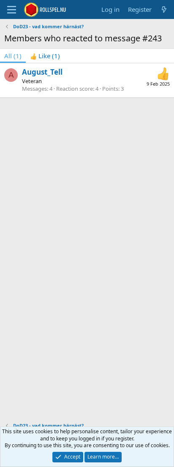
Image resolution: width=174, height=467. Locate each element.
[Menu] (12, 9)
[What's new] (164, 9)
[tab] (45, 56)
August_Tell (42, 72)
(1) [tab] (13, 55)
